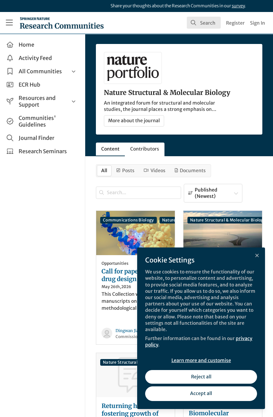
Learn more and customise (201, 360)
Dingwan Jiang (129, 330)
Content (110, 149)
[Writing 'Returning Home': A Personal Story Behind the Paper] (222, 233)
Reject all (201, 377)
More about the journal (134, 121)
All (104, 171)
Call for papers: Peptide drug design (135, 275)
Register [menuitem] (235, 23)
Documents (193, 171)
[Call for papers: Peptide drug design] (135, 233)
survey (238, 6)
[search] (204, 23)
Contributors (144, 149)
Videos (157, 171)
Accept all (201, 393)
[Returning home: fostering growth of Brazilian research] (135, 375)
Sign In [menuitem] (257, 23)
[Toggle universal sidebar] (9, 22)
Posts (128, 171)
